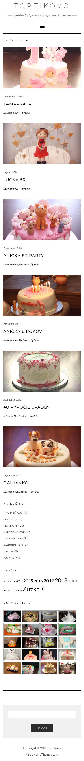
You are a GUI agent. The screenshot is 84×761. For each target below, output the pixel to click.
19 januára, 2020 (12, 475)
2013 (12, 581)
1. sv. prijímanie (13, 513)
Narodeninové (10, 112)
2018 (61, 580)
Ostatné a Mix (10, 415)
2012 (6, 581)
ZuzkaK (33, 589)
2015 (28, 580)
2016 (38, 581)
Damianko (15, 483)
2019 (72, 581)
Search (42, 728)
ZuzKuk (23, 264)
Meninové (10, 525)
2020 (7, 590)
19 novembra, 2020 (13, 96)
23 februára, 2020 (12, 247)
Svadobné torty (14, 545)
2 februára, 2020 (11, 323)
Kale (28, 754)
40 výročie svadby (26, 407)
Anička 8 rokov (22, 331)
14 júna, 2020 (10, 172)
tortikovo (42, 6)
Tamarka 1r (17, 104)
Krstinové (10, 519)
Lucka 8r (14, 179)
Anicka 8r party (23, 255)
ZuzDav (8, 551)
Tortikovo (54, 748)
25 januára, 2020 (12, 399)
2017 (48, 580)
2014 (19, 581)
